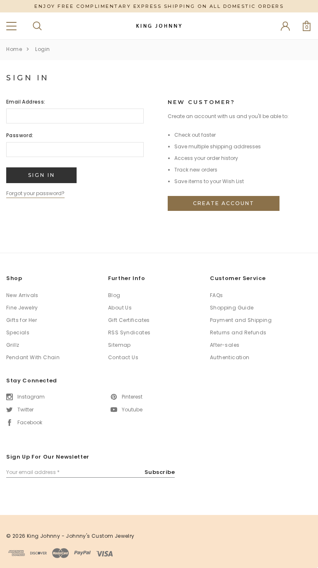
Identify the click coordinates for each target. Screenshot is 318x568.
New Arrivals (22, 295)
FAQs (216, 295)
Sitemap (119, 344)
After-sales (224, 344)
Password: (20, 135)
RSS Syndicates (129, 332)
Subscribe (160, 472)
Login (42, 49)
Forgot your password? (35, 193)
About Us (120, 307)
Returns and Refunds (238, 332)
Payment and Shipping (241, 320)
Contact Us (123, 357)
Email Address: (26, 101)
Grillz (12, 344)
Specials (17, 332)
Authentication (230, 357)
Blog (114, 295)
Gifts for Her (21, 320)
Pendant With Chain (33, 357)
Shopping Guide (232, 307)
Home (14, 49)
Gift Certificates (129, 320)
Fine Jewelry (22, 307)
